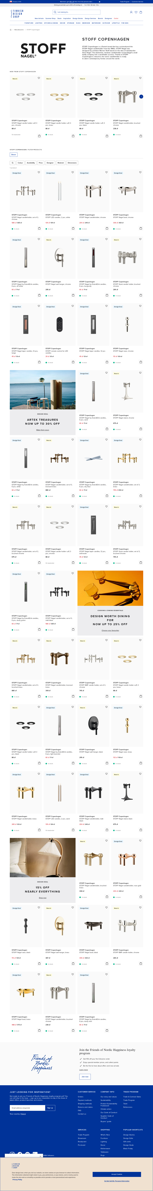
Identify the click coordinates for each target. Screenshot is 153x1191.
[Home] (10, 30)
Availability (31, 163)
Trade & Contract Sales (132, 1097)
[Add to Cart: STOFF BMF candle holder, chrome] (140, 963)
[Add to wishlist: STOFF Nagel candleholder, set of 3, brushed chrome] (38, 506)
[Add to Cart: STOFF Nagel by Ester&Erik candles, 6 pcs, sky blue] (107, 495)
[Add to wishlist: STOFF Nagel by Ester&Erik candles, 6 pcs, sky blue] (106, 439)
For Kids (124, 23)
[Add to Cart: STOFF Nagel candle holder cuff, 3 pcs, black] (107, 136)
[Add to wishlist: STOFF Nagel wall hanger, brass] (72, 907)
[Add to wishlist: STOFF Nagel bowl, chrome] (140, 172)
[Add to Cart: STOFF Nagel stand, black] (140, 829)
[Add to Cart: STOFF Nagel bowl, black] (107, 963)
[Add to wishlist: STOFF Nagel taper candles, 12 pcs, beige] (38, 305)
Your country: (15, 1114)
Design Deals (128, 1145)
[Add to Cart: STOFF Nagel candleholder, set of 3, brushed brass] (39, 696)
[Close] (40, 1156)
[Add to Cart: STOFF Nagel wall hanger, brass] (73, 963)
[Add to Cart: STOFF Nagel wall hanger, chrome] (73, 295)
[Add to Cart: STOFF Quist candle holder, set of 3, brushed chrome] (140, 562)
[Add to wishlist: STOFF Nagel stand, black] (140, 773)
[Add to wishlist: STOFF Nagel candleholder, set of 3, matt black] (72, 573)
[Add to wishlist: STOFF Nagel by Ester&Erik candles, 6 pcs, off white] (38, 239)
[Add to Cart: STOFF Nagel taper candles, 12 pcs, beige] (39, 362)
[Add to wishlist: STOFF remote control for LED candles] (72, 305)
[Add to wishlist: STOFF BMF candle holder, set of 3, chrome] (106, 640)
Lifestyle (116, 23)
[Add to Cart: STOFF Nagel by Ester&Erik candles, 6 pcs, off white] (39, 295)
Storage (70, 23)
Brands (100, 18)
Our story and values (109, 1097)
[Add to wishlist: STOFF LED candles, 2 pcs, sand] (72, 773)
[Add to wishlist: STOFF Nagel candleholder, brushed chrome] (140, 78)
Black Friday (128, 1149)
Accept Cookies (117, 1174)
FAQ (79, 1110)
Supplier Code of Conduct (107, 1117)
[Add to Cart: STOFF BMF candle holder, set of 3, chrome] (107, 696)
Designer (50, 163)
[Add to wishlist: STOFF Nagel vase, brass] (140, 706)
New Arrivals (39, 18)
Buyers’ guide (106, 1121)
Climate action (106, 1109)
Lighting (38, 23)
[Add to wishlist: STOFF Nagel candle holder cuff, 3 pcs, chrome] (38, 78)
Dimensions (72, 163)
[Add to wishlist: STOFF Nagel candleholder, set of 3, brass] (140, 439)
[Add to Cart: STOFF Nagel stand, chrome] (140, 428)
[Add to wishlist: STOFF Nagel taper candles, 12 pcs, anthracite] (106, 506)
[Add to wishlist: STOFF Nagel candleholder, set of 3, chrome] (38, 172)
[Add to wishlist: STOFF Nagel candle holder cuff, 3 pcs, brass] (72, 78)
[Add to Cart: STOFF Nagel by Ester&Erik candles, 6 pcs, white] (39, 495)
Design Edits (128, 1138)
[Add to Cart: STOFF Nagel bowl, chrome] (140, 228)
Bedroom (86, 23)
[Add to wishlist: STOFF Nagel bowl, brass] (38, 974)
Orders (80, 1097)
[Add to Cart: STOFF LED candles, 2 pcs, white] (73, 228)
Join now (85, 1077)
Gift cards (127, 1142)
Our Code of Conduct (109, 1113)
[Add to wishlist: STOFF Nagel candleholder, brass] (38, 773)
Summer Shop (51, 18)
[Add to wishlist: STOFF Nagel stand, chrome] (140, 372)
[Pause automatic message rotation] (99, 1)
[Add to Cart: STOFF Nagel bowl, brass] (39, 1030)
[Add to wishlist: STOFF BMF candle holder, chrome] (140, 907)
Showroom (82, 1138)
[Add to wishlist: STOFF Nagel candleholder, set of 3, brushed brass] (38, 640)
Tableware (105, 1152)
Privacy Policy (17, 1180)
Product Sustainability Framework (109, 1105)
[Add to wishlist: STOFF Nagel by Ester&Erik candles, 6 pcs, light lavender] (72, 706)
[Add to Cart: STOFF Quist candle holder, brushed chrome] (140, 295)
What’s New (105, 1135)
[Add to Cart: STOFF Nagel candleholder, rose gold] (140, 896)
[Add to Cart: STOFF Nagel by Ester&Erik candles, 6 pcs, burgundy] (107, 295)
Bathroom (96, 23)
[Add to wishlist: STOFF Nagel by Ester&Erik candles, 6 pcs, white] (38, 439)
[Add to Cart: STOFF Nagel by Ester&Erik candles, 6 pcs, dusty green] (39, 629)
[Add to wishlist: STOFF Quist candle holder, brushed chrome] (140, 239)
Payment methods (85, 1100)
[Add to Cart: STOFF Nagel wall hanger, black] (107, 763)
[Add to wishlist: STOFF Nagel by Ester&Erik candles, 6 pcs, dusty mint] (106, 974)
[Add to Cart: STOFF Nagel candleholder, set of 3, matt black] (73, 629)
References (127, 1107)
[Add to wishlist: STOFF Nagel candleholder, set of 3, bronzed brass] (72, 439)
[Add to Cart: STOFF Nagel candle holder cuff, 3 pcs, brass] (73, 136)
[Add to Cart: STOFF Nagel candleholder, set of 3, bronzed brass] (73, 495)
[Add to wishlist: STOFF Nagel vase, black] (38, 907)
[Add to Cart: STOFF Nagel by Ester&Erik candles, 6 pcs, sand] (107, 428)
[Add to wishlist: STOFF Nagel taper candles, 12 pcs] (106, 305)
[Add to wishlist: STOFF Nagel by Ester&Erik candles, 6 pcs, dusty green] (38, 573)
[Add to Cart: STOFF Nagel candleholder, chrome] (107, 228)
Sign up (50, 1108)
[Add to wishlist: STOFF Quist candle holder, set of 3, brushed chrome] (140, 506)
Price (41, 163)
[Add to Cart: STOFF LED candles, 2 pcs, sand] (73, 829)
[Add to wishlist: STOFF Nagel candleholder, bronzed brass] (72, 640)
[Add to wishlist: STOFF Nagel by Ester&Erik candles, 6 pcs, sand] (106, 372)
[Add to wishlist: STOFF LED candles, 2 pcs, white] (72, 172)
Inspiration (67, 18)
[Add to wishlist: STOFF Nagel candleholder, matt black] (106, 773)
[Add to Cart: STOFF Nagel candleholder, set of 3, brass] (140, 495)
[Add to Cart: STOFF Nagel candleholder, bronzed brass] (73, 696)
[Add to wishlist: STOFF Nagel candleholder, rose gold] (140, 840)
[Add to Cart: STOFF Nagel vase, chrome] (140, 362)
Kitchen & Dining (51, 23)
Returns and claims (85, 1107)
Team (125, 1104)
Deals (59, 18)
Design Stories (78, 18)
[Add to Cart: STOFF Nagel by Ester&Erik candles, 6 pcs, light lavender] (73, 763)
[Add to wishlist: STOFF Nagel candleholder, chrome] (106, 172)
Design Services (90, 18)
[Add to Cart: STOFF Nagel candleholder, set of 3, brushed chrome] (39, 562)
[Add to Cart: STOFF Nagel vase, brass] (140, 763)
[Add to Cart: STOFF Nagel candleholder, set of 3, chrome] (39, 228)
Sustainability (106, 1100)
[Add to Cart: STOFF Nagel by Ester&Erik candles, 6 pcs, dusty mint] (107, 1030)
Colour (20, 163)
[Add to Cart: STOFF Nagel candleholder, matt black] (107, 829)
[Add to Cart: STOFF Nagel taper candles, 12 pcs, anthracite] (107, 562)
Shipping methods (85, 1104)
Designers (108, 18)
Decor (62, 23)
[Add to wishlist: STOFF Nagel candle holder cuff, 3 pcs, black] (106, 78)
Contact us (82, 1114)
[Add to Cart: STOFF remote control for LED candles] (73, 362)
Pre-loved (81, 1145)
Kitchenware (105, 1149)
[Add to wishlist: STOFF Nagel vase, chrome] (140, 305)
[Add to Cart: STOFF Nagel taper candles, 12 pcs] (107, 362)
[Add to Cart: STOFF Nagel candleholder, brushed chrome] (140, 136)
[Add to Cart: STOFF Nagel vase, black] (39, 963)
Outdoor (106, 23)
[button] (131, 12)
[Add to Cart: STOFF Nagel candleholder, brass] (39, 829)
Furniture (29, 23)
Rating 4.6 (81, 2)
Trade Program (129, 1100)
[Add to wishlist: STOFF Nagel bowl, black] (106, 907)
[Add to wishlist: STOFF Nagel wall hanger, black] (106, 706)
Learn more (83, 1070)
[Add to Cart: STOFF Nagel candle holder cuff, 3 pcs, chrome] (39, 136)
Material (61, 163)
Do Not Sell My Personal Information (116, 1181)
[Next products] (141, 96)
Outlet (116, 18)
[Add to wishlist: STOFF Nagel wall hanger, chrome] (72, 239)
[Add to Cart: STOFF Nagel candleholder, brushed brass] (107, 896)
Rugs (78, 23)
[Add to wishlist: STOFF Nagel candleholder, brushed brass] (106, 840)
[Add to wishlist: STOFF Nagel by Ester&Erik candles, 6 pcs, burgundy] (106, 239)
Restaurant (82, 1142)
